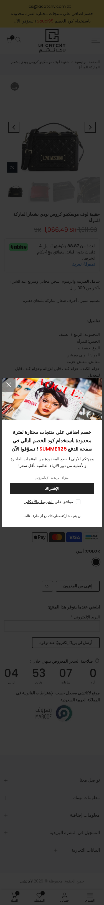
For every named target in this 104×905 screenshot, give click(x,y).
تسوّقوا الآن (23, 448)
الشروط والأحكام (39, 501)
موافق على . (48, 501)
